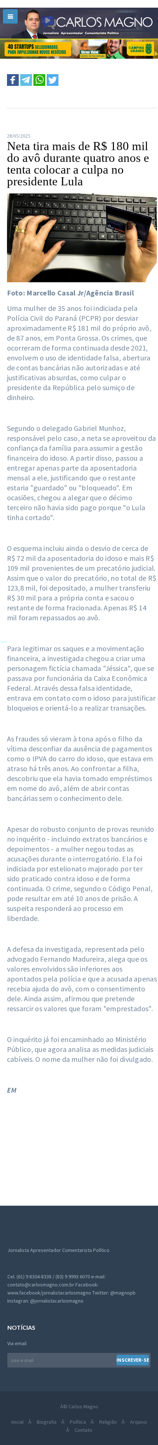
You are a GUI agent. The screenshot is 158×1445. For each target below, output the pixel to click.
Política (78, 1422)
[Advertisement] (62, 1152)
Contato (83, 1430)
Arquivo (138, 1422)
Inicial (17, 1422)
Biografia (47, 1422)
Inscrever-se (132, 1360)
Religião (108, 1422)
